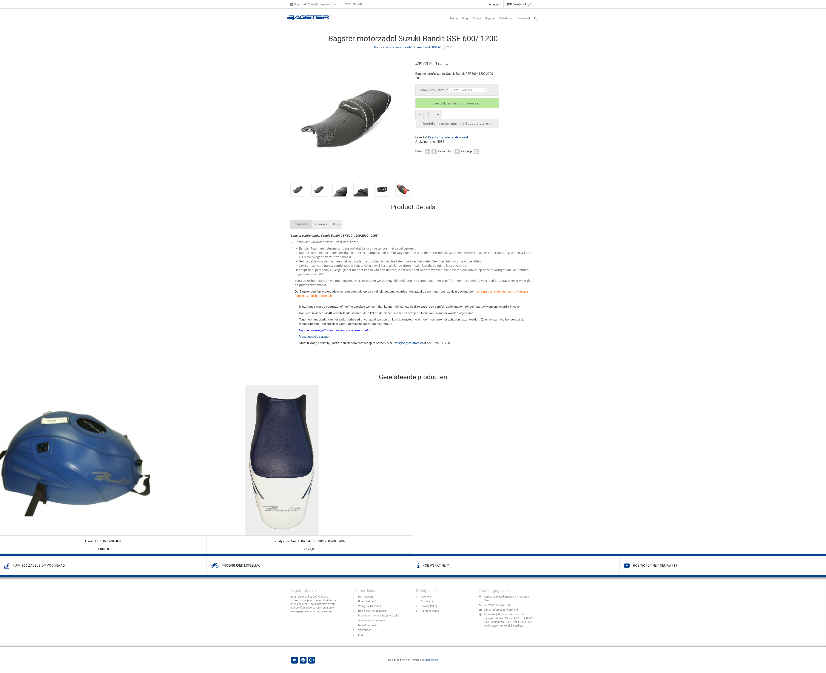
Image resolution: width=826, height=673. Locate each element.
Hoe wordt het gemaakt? (372, 610)
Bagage (490, 18)
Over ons (426, 596)
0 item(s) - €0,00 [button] (521, 4)
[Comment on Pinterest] (434, 151)
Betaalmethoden (368, 625)
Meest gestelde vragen (314, 336)
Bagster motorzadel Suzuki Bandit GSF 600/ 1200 (418, 47)
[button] (535, 18)
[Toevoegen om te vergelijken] (477, 151)
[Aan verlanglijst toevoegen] (457, 151)
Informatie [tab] (301, 224)
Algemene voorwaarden (372, 620)
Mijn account (366, 596)
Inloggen (494, 4)
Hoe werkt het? (367, 601)
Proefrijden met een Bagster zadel (378, 615)
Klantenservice (430, 610)
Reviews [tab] (320, 224)
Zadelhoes (505, 18)
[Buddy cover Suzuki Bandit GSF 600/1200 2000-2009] (309, 469)
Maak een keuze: (434, 90)
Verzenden (364, 630)
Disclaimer (427, 601)
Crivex (406, 659)
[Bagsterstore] (310, 14)
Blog (465, 18)
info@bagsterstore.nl (408, 343)
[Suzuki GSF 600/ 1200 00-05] (103, 469)
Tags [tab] (336, 224)
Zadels (476, 18)
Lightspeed (431, 659)
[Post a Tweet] (427, 151)
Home (454, 18)
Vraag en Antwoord (369, 606)
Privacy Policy (429, 606)
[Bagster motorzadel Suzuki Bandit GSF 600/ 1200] (350, 116)
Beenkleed (523, 18)
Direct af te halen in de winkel (448, 137)
